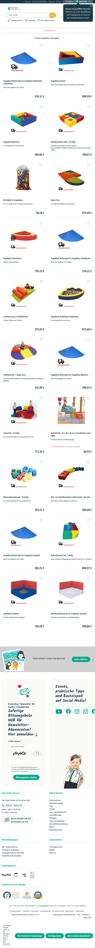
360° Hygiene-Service (10, 846)
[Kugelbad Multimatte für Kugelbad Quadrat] (23, 532)
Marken (52, 849)
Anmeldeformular (55, 815)
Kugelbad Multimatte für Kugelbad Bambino (69, 374)
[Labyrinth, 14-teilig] (23, 410)
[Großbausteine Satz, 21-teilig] (71, 119)
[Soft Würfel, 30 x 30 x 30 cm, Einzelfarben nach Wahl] (71, 410)
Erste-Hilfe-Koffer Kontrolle (11, 855)
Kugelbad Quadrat (11, 613)
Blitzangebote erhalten (26, 777)
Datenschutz (87, 918)
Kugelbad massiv (58, 81)
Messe (51, 826)
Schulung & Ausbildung (10, 849)
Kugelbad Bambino (11, 142)
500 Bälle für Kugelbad (13, 200)
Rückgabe (53, 818)
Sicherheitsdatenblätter (39, 1)
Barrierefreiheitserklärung (58, 824)
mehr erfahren (81, 659)
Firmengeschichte (55, 846)
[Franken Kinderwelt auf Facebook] (68, 711)
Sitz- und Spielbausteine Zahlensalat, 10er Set (70, 497)
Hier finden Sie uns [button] (11, 793)
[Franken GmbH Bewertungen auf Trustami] (23, 895)
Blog (51, 806)
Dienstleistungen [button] (10, 839)
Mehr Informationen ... (6, 944)
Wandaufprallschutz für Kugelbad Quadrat (69, 613)
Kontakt (58, 1)
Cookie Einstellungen (57, 821)
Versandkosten (43, 906)
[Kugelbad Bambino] (23, 119)
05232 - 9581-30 (13, 805)
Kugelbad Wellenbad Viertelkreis (65, 316)
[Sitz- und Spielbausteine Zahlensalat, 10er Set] (71, 474)
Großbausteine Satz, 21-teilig (63, 142)
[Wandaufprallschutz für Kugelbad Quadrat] (71, 590)
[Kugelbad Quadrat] (23, 590)
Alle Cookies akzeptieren (78, 935)
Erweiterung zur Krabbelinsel (15, 316)
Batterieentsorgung (56, 803)
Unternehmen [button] (55, 839)
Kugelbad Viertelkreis (12, 258)
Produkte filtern (49, 30)
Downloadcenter (55, 800)
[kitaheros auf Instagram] (85, 712)
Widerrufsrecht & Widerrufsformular (64, 915)
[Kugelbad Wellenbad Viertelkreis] (71, 293)
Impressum (85, 915)
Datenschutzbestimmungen (27, 767)
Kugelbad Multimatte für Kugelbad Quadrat (21, 555)
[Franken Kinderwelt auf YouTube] (59, 712)
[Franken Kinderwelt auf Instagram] (77, 712)
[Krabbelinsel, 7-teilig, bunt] (23, 352)
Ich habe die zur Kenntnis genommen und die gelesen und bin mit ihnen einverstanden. (25, 769)
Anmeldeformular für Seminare (13, 852)
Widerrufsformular (55, 829)
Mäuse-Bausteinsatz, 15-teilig (15, 497)
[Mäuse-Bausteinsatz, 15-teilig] (23, 474)
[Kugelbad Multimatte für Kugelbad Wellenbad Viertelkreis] (23, 58)
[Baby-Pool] (71, 177)
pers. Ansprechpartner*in (58, 812)
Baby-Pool (55, 200)
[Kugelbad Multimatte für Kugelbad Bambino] (71, 352)
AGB (30, 769)
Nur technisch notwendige (29, 935)
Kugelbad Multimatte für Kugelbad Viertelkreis (70, 258)
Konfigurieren (54, 935)
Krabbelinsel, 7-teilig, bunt (14, 374)
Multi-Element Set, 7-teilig (62, 555)
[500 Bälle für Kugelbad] (23, 177)
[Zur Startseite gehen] (14, 9)
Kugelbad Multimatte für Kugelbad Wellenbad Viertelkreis (22, 82)
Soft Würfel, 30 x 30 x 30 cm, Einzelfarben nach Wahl (71, 434)
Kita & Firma (83, 1)
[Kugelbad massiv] (71, 58)
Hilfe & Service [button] (56, 793)
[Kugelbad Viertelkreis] (23, 235)
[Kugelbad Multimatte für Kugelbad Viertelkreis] (71, 235)
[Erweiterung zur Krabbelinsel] (23, 293)
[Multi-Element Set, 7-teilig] (71, 532)
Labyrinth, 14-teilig (11, 433)
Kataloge (27, 1)
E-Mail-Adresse (15, 741)
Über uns (51, 1)
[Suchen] (53, 15)
